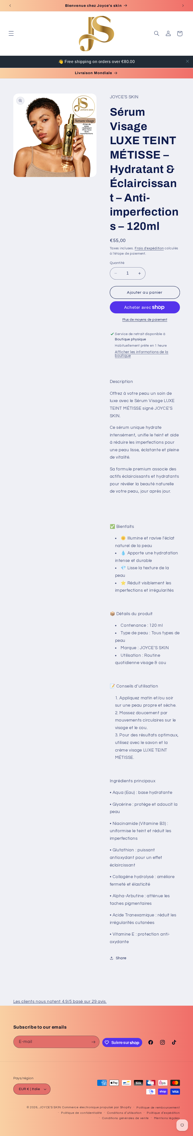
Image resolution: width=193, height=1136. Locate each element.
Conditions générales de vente (125, 1118)
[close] (187, 61)
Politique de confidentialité (81, 1113)
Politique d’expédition (163, 1113)
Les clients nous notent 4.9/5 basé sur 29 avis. (60, 1001)
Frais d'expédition (149, 248)
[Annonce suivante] (182, 5)
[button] (11, 33)
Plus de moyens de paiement (144, 319)
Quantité (117, 263)
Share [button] (121, 958)
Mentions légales (167, 1118)
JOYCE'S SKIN (50, 1107)
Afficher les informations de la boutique (141, 354)
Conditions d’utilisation (124, 1113)
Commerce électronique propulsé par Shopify (96, 1107)
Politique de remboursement (158, 1107)
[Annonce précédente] (10, 5)
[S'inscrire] (93, 1042)
